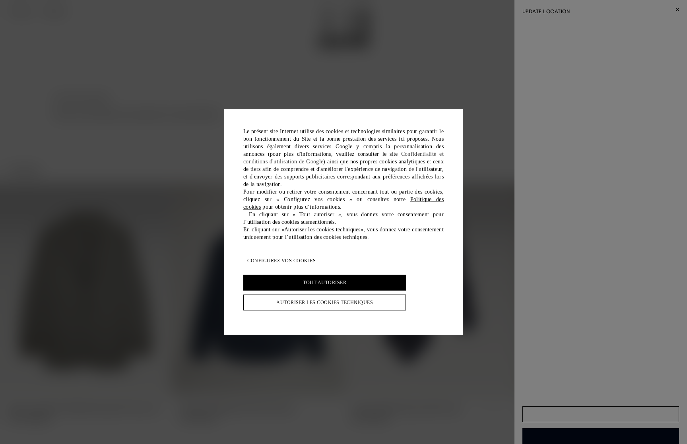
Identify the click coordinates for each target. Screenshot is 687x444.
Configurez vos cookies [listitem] (281, 261)
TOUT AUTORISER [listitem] (324, 282)
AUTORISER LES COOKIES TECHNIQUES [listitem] (324, 302)
